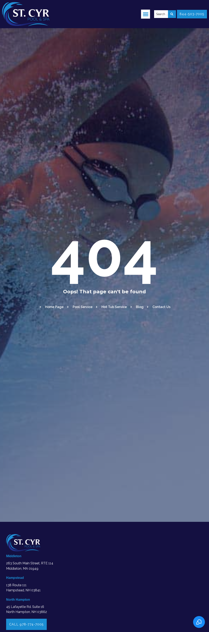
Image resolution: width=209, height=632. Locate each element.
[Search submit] (172, 14)
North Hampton (18, 599)
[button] (145, 14)
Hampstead (15, 577)
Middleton (13, 556)
